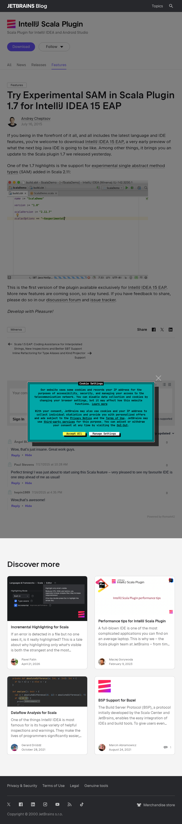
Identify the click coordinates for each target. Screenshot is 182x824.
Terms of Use (115, 418)
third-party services (59, 422)
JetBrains (46, 814)
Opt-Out (122, 425)
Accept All (74, 434)
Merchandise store (158, 807)
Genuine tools (96, 786)
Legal (74, 786)
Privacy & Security (22, 786)
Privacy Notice (81, 418)
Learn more (99, 404)
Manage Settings (104, 434)
